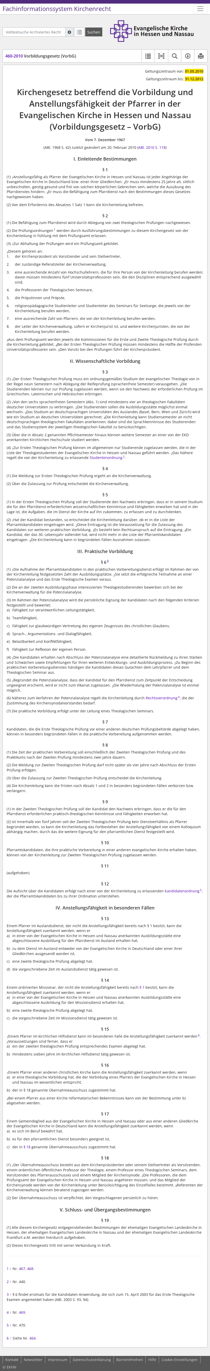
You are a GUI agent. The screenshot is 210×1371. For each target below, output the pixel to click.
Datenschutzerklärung (92, 1359)
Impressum (57, 1359)
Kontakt (11, 1359)
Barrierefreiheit (129, 1359)
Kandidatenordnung (182, 891)
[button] (161, 56)
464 (32, 1338)
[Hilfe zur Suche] (69, 32)
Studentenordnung (106, 457)
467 (22, 1268)
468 (30, 1268)
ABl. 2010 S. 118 (151, 147)
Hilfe (152, 1359)
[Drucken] (200, 56)
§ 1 (142, 987)
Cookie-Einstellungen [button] (180, 1359)
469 (22, 1312)
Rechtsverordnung (161, 697)
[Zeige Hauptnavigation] (200, 9)
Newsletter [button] (33, 1359)
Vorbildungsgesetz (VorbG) (40, 56)
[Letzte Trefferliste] (79, 32)
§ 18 (27, 1146)
